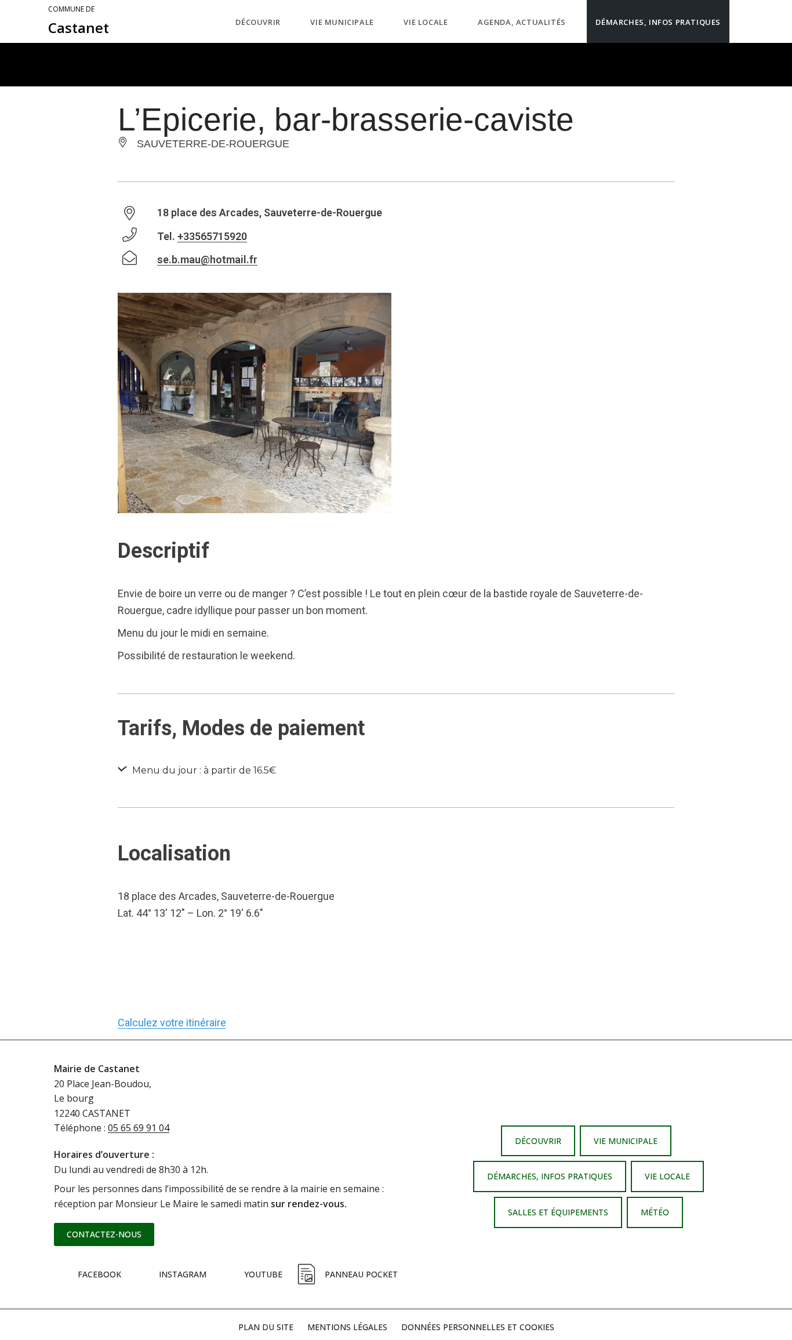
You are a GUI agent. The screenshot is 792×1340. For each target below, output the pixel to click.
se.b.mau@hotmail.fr (207, 259)
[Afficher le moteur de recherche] (741, 21)
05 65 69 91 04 (138, 1127)
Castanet (78, 21)
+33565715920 (212, 236)
